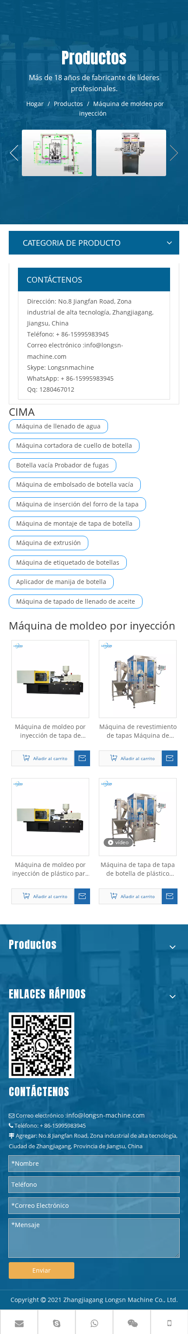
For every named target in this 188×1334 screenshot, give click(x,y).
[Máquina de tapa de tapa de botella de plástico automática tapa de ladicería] (137, 816)
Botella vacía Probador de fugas (62, 465)
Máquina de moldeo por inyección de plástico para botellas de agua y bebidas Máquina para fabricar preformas (50, 869)
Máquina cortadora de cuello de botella (74, 445)
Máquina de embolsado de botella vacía (74, 484)
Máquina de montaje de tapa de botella (74, 523)
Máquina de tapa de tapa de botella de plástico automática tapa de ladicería (138, 869)
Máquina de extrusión (48, 542)
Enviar (41, 1270)
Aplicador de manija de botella (61, 581)
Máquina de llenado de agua (58, 426)
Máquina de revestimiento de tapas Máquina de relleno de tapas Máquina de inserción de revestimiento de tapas (138, 731)
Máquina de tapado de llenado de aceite (75, 601)
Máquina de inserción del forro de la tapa (77, 504)
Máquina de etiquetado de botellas (67, 562)
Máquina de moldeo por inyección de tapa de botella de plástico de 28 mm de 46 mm (50, 731)
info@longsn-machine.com (105, 1115)
